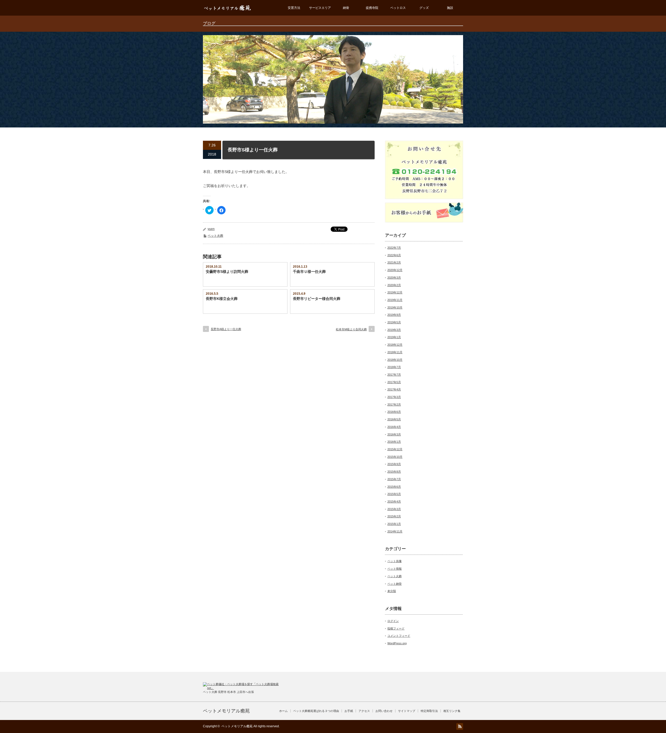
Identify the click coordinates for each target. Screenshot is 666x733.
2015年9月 (394, 464)
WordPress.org (397, 643)
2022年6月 (394, 255)
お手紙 (348, 710)
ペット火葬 (215, 235)
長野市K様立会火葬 (222, 299)
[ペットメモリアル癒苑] (227, 13)
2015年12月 (394, 449)
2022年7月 (394, 247)
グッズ (424, 8)
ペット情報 (394, 568)
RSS (459, 726)
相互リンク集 (451, 710)
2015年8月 (394, 471)
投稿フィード (396, 628)
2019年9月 (394, 314)
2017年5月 (394, 382)
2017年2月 (394, 404)
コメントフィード (398, 635)
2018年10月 (394, 359)
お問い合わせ (384, 710)
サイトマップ (406, 710)
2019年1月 (394, 337)
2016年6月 (394, 411)
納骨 (346, 8)
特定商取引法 (429, 710)
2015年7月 (394, 479)
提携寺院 (372, 8)
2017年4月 (394, 389)
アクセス (364, 710)
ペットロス (398, 8)
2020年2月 (394, 285)
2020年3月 (394, 277)
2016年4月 (394, 426)
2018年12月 (394, 344)
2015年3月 (394, 509)
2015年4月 (394, 501)
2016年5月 (394, 419)
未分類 (391, 591)
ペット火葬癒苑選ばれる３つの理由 (316, 710)
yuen (211, 229)
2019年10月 (394, 307)
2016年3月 (394, 434)
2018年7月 (394, 367)
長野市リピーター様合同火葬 (316, 299)
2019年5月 (394, 322)
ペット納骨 (394, 583)
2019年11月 (394, 299)
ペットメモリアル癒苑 (226, 710)
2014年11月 (394, 531)
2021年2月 (394, 262)
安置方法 (294, 8)
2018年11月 (394, 352)
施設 (450, 8)
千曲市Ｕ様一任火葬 (309, 271)
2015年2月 (394, 516)
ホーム (283, 710)
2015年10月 (394, 456)
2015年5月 (394, 494)
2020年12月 (394, 270)
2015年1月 (394, 523)
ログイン (393, 620)
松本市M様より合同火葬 (351, 329)
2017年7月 (394, 374)
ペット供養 (394, 561)
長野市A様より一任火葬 (226, 329)
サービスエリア (320, 8)
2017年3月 (394, 396)
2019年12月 (394, 292)
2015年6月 (394, 486)
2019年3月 (394, 329)
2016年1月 (394, 441)
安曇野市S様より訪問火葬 (227, 271)
